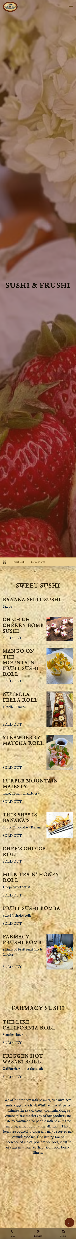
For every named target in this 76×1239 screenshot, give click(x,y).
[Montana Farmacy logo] (10, 7)
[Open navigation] (71, 6)
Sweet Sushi (19, 562)
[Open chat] (69, 1222)
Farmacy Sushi (38, 562)
